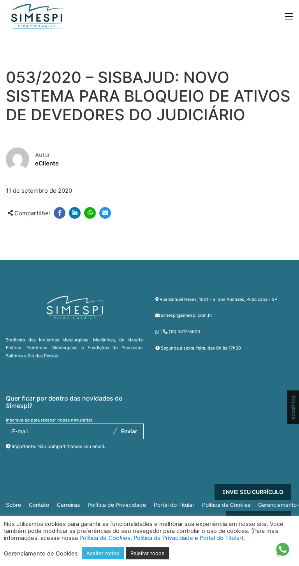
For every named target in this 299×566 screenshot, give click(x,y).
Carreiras (68, 505)
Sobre (13, 505)
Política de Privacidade (117, 505)
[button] (282, 551)
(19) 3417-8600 (184, 331)
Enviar (129, 431)
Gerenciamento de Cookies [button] (41, 553)
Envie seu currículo (252, 492)
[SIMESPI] (37, 16)
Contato (39, 505)
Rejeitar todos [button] (147, 553)
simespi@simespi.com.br (186, 315)
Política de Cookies (226, 505)
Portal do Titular (174, 505)
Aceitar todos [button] (102, 553)
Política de (104, 537)
